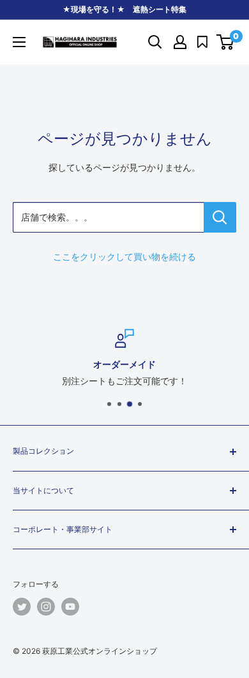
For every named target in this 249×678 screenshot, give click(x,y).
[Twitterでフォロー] (22, 607)
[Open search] (155, 42)
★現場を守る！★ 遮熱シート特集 (124, 9)
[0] (226, 42)
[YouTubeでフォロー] (70, 607)
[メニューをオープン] (19, 42)
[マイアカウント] (180, 42)
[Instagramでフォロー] (46, 607)
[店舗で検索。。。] (220, 217)
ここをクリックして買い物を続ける (124, 256)
